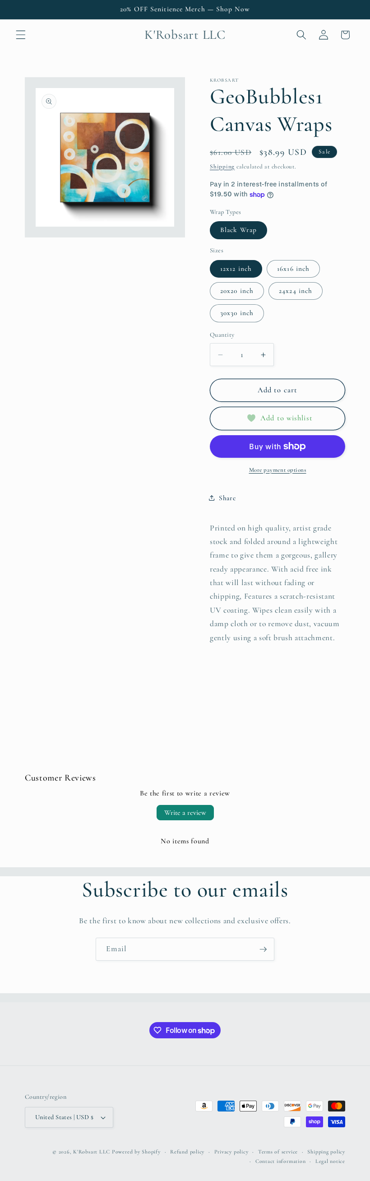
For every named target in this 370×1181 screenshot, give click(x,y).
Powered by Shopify (136, 1151)
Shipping (222, 166)
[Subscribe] (263, 949)
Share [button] (227, 498)
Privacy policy (231, 1151)
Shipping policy (326, 1151)
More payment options (277, 470)
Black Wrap (238, 230)
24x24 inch (295, 291)
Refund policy (187, 1151)
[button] (21, 35)
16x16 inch (293, 269)
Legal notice (330, 1161)
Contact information (280, 1161)
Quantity (222, 335)
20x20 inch (237, 291)
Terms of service (278, 1151)
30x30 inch (237, 313)
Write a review (185, 812)
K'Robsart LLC (91, 1151)
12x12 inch (236, 269)
